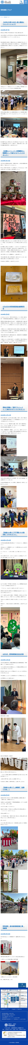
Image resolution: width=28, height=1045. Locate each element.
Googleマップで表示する (17, 1009)
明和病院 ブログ (7, 17)
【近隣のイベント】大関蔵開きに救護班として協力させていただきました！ (14, 153)
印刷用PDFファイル (5, 1009)
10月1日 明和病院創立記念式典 (13, 654)
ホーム (2, 17)
